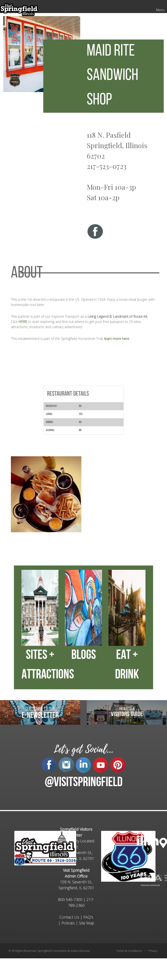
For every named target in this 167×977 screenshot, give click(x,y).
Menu (160, 10)
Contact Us (69, 917)
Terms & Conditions (129, 951)
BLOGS (83, 655)
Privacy (152, 951)
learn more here (116, 338)
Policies (68, 923)
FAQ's (88, 917)
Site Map (86, 923)
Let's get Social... (83, 749)
